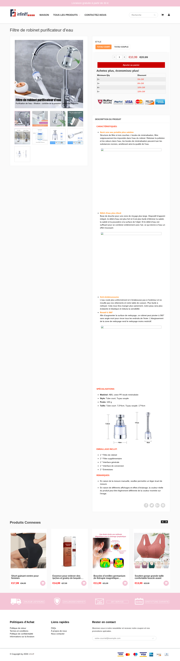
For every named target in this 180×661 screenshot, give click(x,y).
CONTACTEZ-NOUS (95, 15)
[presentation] (162, 521)
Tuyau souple (121, 47)
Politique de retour (18, 628)
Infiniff (31, 654)
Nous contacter (58, 634)
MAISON (44, 15)
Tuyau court (103, 47)
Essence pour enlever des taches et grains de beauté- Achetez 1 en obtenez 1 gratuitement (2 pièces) (25, 577)
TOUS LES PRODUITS (65, 15)
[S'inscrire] (153, 638)
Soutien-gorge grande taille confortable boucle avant (108, 577)
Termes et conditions (19, 631)
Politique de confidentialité (21, 634)
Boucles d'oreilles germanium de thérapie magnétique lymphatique (68, 577)
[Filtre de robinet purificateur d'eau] (49, 74)
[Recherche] (155, 15)
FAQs (53, 628)
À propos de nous (59, 631)
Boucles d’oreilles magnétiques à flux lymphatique (151, 577)
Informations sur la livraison (22, 636)
